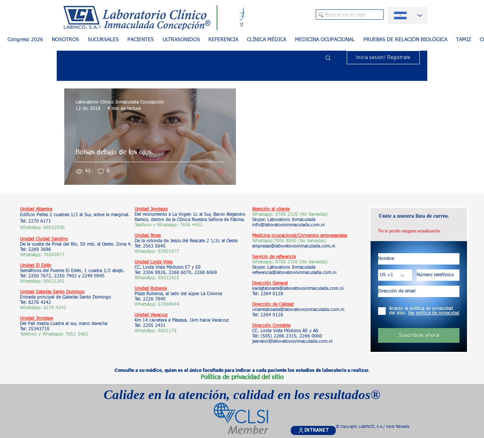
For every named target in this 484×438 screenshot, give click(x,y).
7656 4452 (191, 225)
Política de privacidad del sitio (242, 377)
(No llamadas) (311, 241)
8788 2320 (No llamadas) (301, 214)
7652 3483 (77, 334)
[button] (140, 40)
